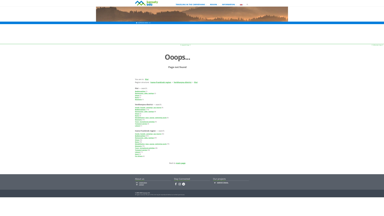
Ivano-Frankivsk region (160, 82)
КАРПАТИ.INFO (143, 23)
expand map (185, 45)
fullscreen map (377, 45)
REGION (213, 4)
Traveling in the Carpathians (190, 4)
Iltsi (146, 79)
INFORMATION (228, 4)
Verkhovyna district (183, 82)
